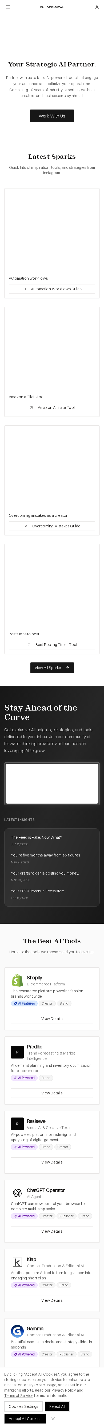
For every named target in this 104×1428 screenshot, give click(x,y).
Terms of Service (18, 1395)
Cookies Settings (23, 1406)
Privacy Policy (63, 1390)
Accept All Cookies (25, 1418)
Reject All (57, 1406)
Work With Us (52, 116)
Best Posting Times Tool (56, 644)
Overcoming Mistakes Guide (56, 526)
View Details (51, 1018)
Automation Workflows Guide (56, 289)
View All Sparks (48, 667)
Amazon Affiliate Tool (56, 407)
